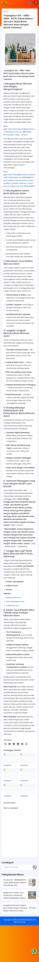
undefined (7, 765)
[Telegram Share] (14, 744)
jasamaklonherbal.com (15, 601)
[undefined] (11, 758)
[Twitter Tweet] (5, 744)
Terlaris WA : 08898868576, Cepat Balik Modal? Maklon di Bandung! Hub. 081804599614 (14, 883)
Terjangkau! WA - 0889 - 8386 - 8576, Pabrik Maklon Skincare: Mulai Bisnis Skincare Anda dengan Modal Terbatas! (18, 21)
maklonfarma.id (12, 605)
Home (5, 11)
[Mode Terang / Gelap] (31, 3)
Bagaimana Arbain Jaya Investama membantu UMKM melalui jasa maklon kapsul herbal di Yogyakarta (15, 895)
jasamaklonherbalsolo (25, 920)
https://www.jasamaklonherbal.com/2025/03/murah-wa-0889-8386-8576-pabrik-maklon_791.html (19, 132)
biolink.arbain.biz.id (13, 597)
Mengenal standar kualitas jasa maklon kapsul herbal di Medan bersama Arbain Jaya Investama (15, 908)
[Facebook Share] (9, 744)
